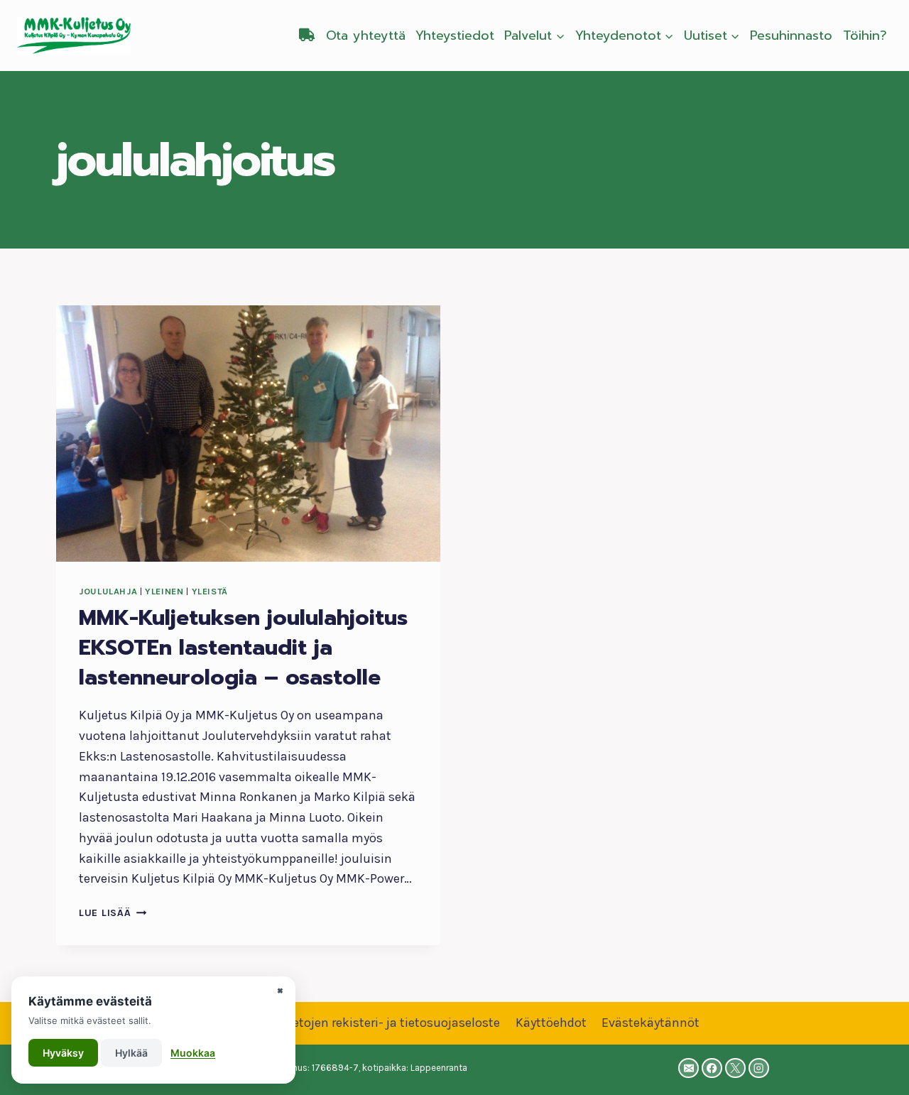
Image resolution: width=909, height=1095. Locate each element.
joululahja (108, 591)
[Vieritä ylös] (876, 1069)
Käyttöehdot (551, 1022)
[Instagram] (759, 1068)
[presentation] (248, 433)
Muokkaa (192, 1053)
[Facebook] (712, 1068)
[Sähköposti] (688, 1068)
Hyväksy (63, 1053)
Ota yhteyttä (365, 35)
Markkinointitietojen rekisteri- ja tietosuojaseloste (354, 1022)
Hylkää (131, 1053)
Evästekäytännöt (651, 1022)
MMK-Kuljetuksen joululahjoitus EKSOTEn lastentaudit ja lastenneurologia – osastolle (243, 647)
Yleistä (210, 591)
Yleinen (164, 591)
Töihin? (865, 35)
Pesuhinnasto (791, 35)
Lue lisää (112, 913)
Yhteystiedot (454, 35)
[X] (735, 1068)
